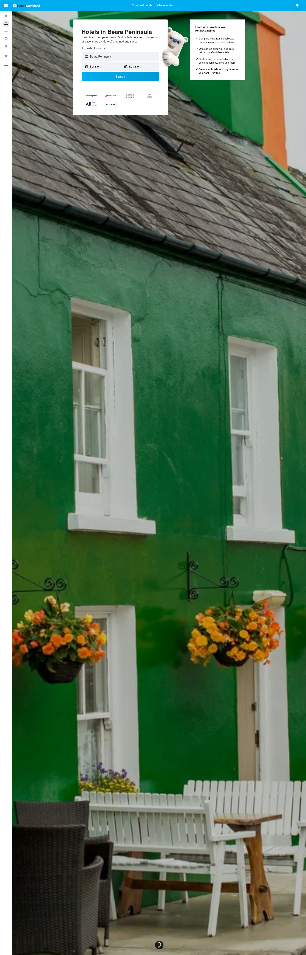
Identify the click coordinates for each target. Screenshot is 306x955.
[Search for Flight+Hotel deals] (6, 38)
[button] (6, 5)
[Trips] (6, 56)
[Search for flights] (6, 16)
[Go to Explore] (6, 46)
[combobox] (94, 48)
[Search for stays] (6, 23)
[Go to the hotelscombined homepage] (26, 5)
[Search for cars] (6, 31)
